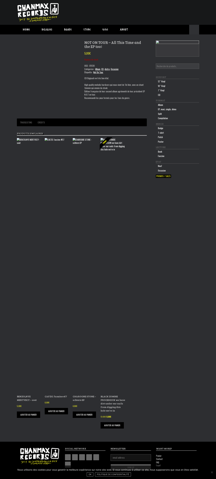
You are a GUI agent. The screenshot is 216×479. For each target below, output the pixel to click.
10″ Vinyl (161, 86)
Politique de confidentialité (113, 474)
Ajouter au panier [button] (28, 414)
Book (160, 151)
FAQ (157, 462)
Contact (159, 459)
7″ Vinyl (161, 90)
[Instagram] (82, 457)
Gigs (105, 29)
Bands (68, 29)
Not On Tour (98, 72)
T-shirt (161, 132)
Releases (47, 29)
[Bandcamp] (68, 457)
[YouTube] (89, 457)
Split (160, 113)
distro (107, 69)
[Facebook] (75, 457)
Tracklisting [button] (26, 122)
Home (26, 29)
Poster (161, 141)
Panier (159, 455)
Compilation (163, 118)
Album (97, 69)
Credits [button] (41, 122)
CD (102, 69)
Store (87, 29)
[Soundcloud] (68, 465)
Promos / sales (163, 176)
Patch (160, 137)
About (124, 29)
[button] (194, 29)
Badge (160, 128)
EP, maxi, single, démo (167, 109)
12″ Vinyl (161, 81)
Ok (90, 474)
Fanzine (161, 156)
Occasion (114, 69)
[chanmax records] (38, 12)
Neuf (160, 166)
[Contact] (96, 457)
